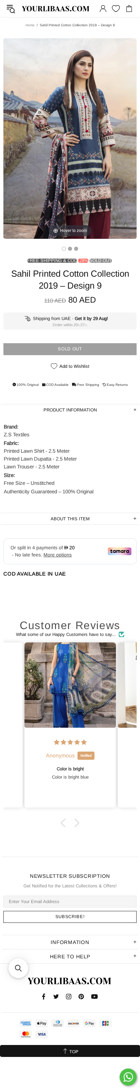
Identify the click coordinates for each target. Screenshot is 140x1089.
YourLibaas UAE (56, 9)
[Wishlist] (116, 8)
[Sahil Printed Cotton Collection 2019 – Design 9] (64, 249)
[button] (65, 822)
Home (30, 25)
